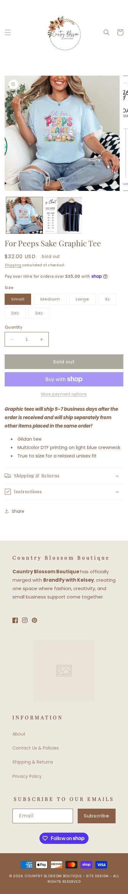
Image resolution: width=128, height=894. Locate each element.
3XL (42, 314)
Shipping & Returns (32, 762)
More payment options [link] (64, 394)
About (18, 734)
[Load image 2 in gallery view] (64, 215)
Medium (53, 300)
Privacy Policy (27, 776)
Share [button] (18, 511)
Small (21, 300)
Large (86, 300)
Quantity (13, 327)
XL (111, 300)
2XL (18, 314)
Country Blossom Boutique (54, 875)
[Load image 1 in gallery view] (24, 215)
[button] (8, 32)
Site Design (97, 875)
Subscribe (96, 815)
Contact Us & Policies (35, 748)
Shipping (13, 265)
